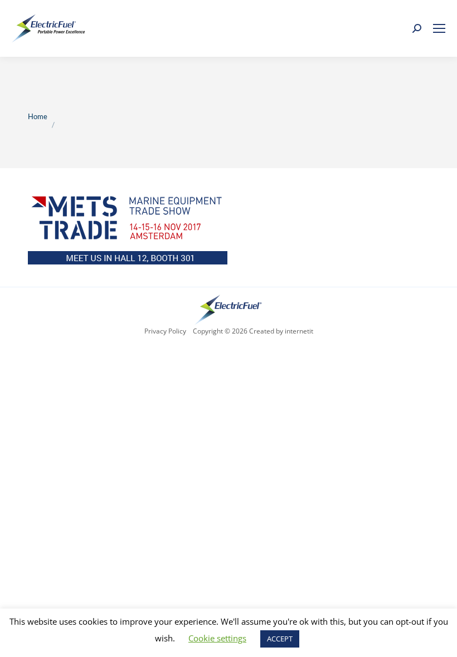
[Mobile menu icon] (439, 28)
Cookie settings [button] (217, 638)
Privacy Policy (165, 331)
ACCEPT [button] (280, 639)
